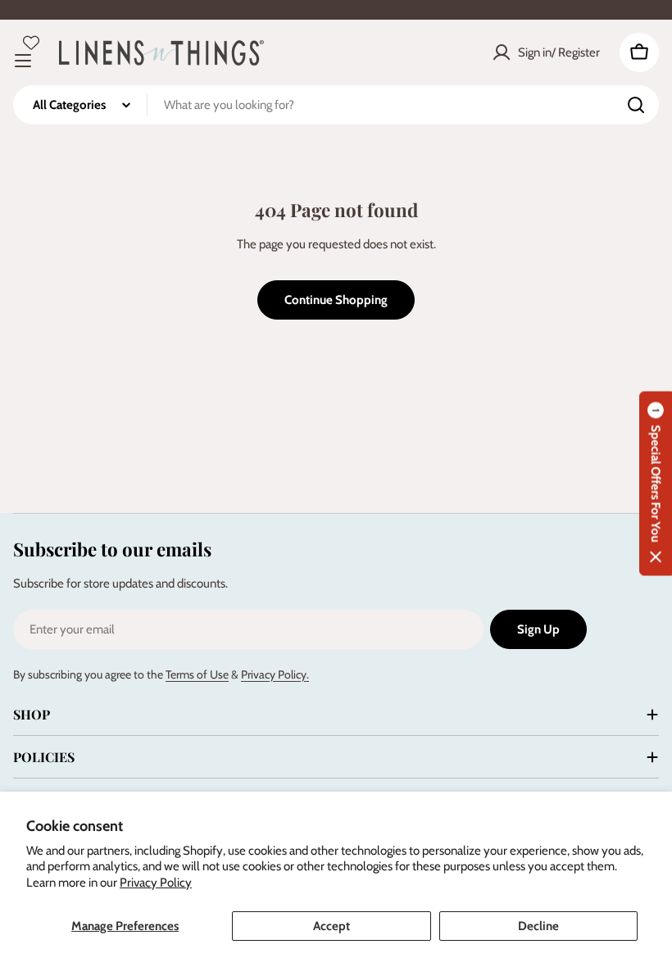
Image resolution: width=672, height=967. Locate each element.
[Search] (636, 105)
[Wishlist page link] (31, 42)
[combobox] (336, 105)
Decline (538, 926)
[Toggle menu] (23, 60)
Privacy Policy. (275, 674)
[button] (655, 484)
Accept (331, 926)
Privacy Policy (156, 882)
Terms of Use (197, 674)
